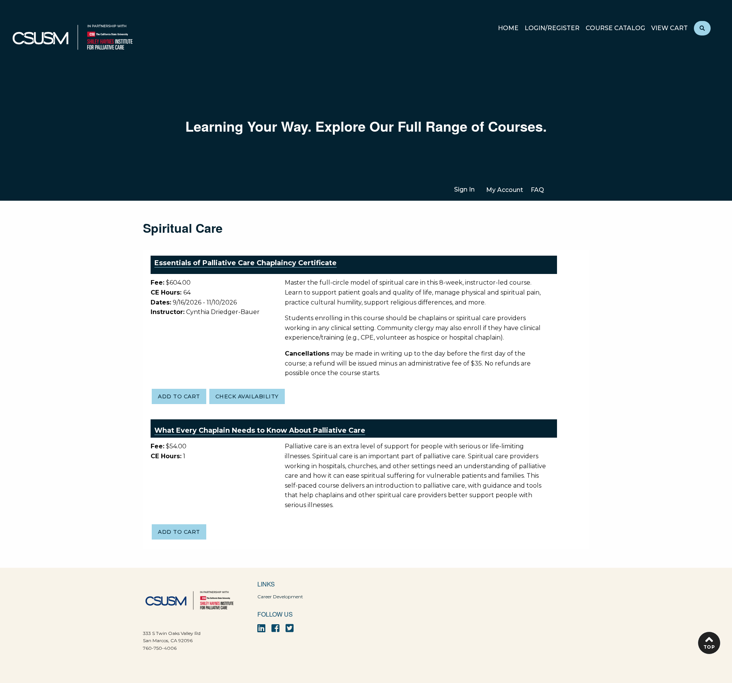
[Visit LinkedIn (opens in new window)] (261, 628)
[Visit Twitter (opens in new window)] (290, 628)
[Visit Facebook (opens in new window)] (275, 628)
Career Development (280, 596)
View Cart (669, 28)
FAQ (537, 189)
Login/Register (552, 28)
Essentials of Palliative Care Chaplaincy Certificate (245, 263)
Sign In (464, 189)
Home (508, 28)
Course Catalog (615, 28)
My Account (504, 189)
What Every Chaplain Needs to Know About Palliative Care (259, 430)
